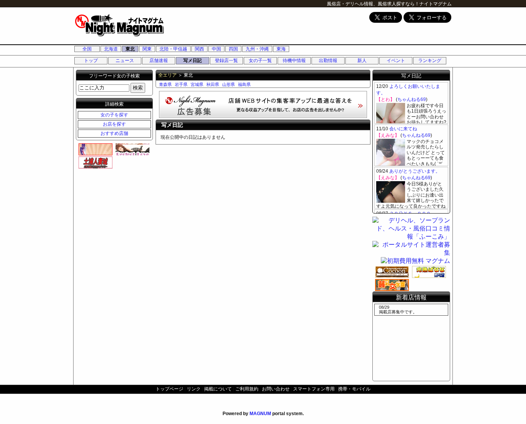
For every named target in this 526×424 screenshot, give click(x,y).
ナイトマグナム (435, 4)
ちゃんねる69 (411, 99)
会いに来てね (403, 128)
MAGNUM (260, 413)
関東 (147, 49)
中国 (216, 49)
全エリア (167, 75)
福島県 (244, 84)
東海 (281, 49)
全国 (87, 49)
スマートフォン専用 (314, 389)
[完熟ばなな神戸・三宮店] (427, 271)
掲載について (218, 389)
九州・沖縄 (257, 49)
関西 (199, 49)
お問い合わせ (276, 389)
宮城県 (197, 84)
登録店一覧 (226, 60)
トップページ (169, 389)
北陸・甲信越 (173, 49)
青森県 (165, 84)
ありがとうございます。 (414, 171)
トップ (91, 60)
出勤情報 (328, 60)
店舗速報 (158, 60)
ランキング (429, 60)
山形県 (228, 84)
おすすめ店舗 (114, 133)
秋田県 (212, 84)
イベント (396, 60)
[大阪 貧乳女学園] (390, 284)
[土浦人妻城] (94, 162)
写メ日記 (192, 60)
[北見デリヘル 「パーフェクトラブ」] (131, 149)
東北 (130, 49)
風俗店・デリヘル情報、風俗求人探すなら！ (373, 4)
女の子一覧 (260, 60)
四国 (233, 49)
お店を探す (114, 124)
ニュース (125, 60)
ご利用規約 (246, 389)
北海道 (111, 49)
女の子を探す (114, 115)
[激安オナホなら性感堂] (94, 149)
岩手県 (181, 84)
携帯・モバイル (354, 389)
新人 (362, 60)
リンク (194, 389)
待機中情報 (294, 60)
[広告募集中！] (263, 116)
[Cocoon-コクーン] (390, 271)
